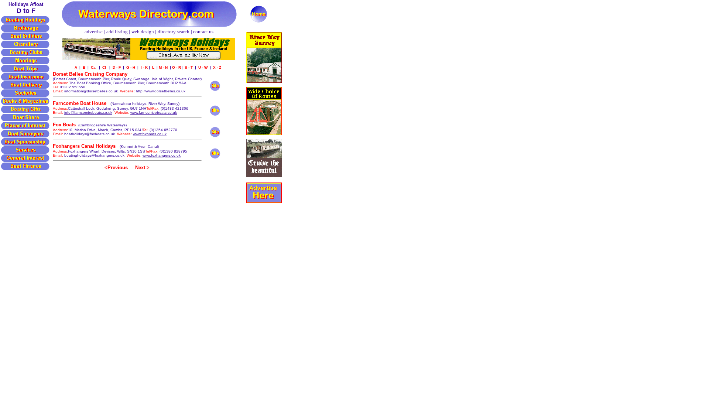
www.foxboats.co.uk (150, 134)
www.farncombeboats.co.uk (153, 112)
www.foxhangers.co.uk (162, 155)
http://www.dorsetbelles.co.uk (160, 91)
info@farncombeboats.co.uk (88, 112)
